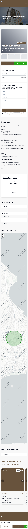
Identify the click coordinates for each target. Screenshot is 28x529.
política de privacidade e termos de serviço (14, 114)
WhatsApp (21, 63)
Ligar (8, 63)
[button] (3, 234)
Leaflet (14, 443)
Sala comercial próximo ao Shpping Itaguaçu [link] (11, 22)
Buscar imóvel (5, 21)
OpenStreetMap (19, 443)
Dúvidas (6, 526)
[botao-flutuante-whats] (25, 526)
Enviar (14, 110)
